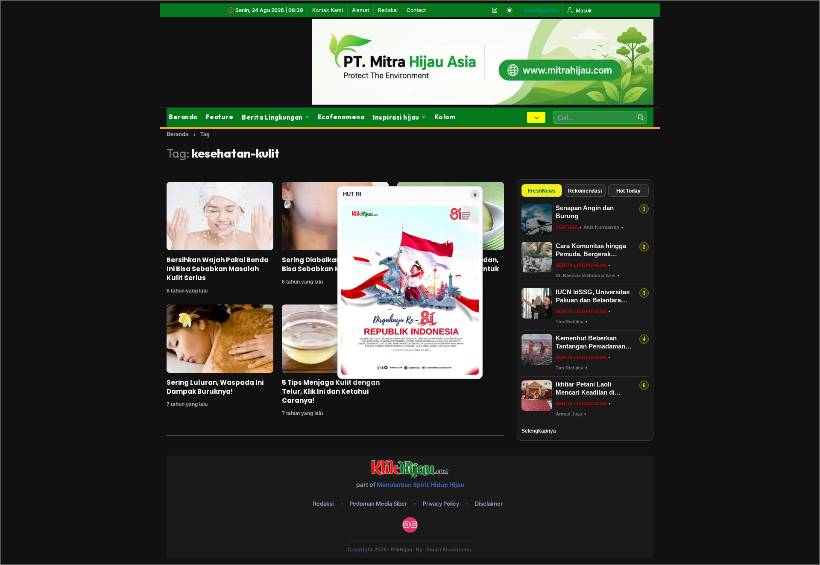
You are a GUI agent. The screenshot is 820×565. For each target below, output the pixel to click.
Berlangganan (540, 10)
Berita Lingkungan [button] (272, 117)
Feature (220, 117)
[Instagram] (495, 10)
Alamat (360, 10)
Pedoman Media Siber (378, 503)
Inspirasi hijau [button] (396, 117)
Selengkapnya (538, 431)
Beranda (183, 117)
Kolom (445, 117)
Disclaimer (489, 503)
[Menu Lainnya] (536, 117)
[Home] (214, 60)
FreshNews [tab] (542, 191)
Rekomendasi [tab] (585, 191)
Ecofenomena (341, 117)
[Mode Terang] (509, 10)
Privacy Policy (441, 503)
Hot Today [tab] (628, 191)
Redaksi (388, 10)
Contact (416, 10)
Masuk (583, 10)
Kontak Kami (327, 10)
